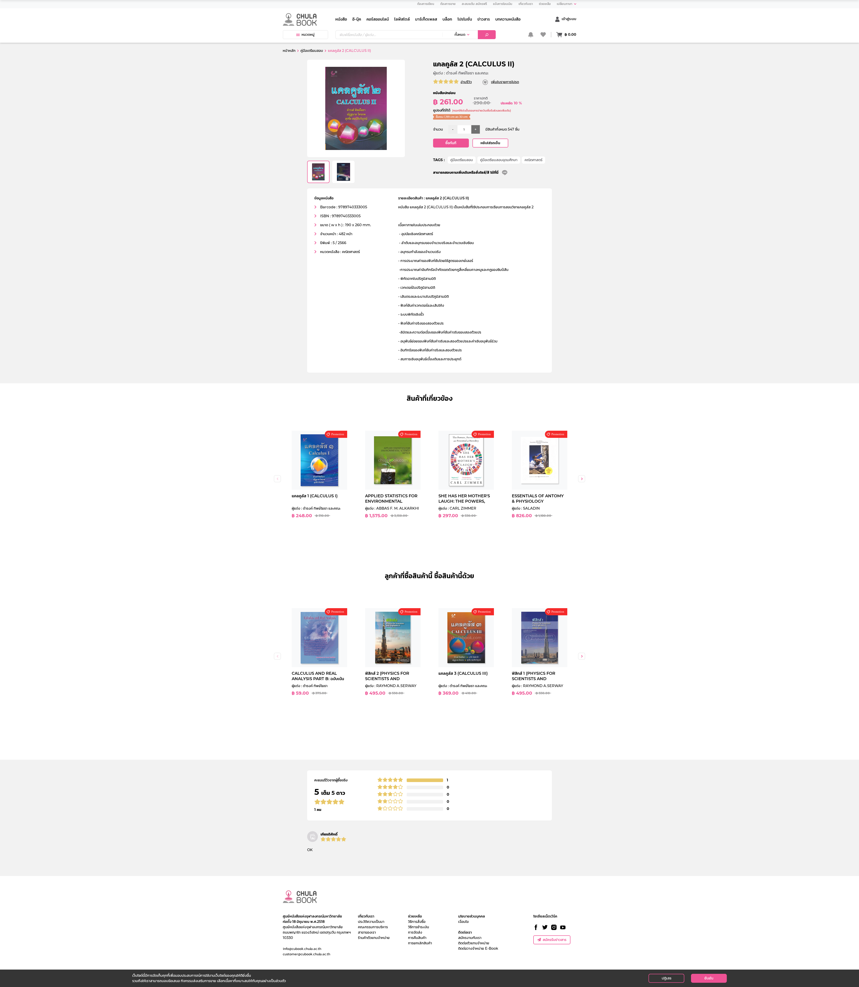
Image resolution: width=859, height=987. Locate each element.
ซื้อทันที (450, 143)
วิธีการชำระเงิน (418, 927)
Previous (277, 478)
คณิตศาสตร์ (533, 160)
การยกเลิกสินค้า (420, 943)
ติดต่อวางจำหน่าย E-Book (478, 948)
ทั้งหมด (460, 34)
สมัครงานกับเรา (469, 938)
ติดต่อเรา (465, 932)
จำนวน (438, 129)
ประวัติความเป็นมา (371, 922)
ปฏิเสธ (666, 978)
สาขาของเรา (367, 932)
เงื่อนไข (463, 922)
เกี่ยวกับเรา (366, 916)
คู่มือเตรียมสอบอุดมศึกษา (498, 160)
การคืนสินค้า (417, 938)
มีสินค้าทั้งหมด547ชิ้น (502, 129)
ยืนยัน (708, 978)
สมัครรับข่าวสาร (554, 940)
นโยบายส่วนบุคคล (471, 916)
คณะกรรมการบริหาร (373, 927)
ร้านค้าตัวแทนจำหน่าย (374, 938)
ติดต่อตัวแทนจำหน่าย (473, 943)
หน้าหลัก (289, 51)
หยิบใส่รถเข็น (490, 143)
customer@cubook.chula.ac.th (306, 954)
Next (581, 478)
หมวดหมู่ (308, 34)
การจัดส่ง (415, 932)
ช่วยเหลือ (415, 916)
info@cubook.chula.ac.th (302, 948)
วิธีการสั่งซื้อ (416, 922)
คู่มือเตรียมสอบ (461, 160)
